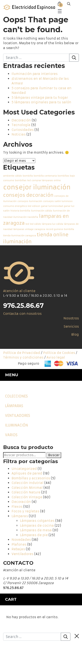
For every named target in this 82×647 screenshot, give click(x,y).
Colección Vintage (27, 497)
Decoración (21, 120)
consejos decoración (28, 195)
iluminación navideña (25, 217)
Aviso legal (55, 357)
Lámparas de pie (34, 535)
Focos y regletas (25, 511)
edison (36, 206)
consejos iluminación (29, 201)
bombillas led (23, 180)
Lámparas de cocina (37, 525)
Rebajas (18, 549)
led (27, 224)
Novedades (21, 540)
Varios (11, 435)
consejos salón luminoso (58, 201)
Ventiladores (17, 415)
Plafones (19, 544)
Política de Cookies (59, 353)
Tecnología (21, 125)
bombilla (28, 175)
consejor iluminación (36, 187)
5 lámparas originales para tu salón (41, 102)
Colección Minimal (27, 488)
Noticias (19, 134)
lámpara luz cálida (52, 224)
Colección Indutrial (28, 483)
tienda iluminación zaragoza (19, 235)
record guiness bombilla (60, 229)
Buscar (54, 455)
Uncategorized (24, 469)
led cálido (35, 224)
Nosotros (71, 318)
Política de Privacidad (21, 353)
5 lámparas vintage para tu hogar (40, 98)
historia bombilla (20, 210)
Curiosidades (23, 130)
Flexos (17, 507)
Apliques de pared (27, 473)
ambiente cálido (12, 175)
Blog (75, 334)
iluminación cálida (41, 210)
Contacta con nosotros (22, 314)
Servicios (71, 326)
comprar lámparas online (46, 180)
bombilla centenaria (45, 175)
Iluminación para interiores (35, 74)
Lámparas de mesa (36, 530)
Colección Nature (26, 492)
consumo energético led (17, 206)
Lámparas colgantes (37, 521)
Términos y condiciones (23, 357)
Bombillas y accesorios (31, 478)
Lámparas (14, 406)
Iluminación (16, 425)
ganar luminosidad (52, 206)
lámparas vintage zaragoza (29, 229)
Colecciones (16, 396)
